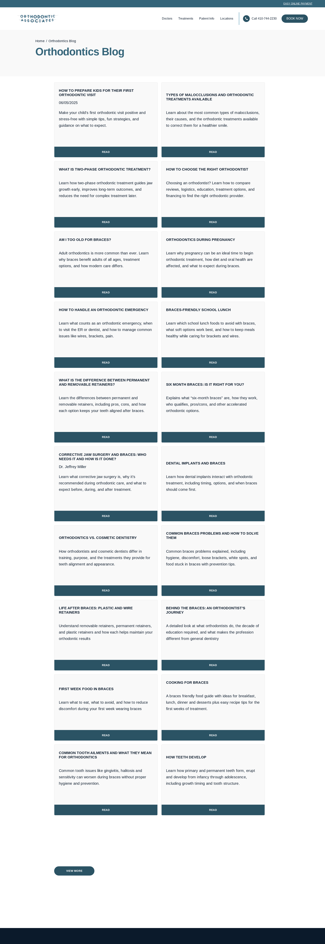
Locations (226, 18)
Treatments (185, 18)
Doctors (167, 18)
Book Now (294, 18)
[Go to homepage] (31, 19)
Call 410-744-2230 (264, 18)
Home (40, 41)
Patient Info (206, 18)
